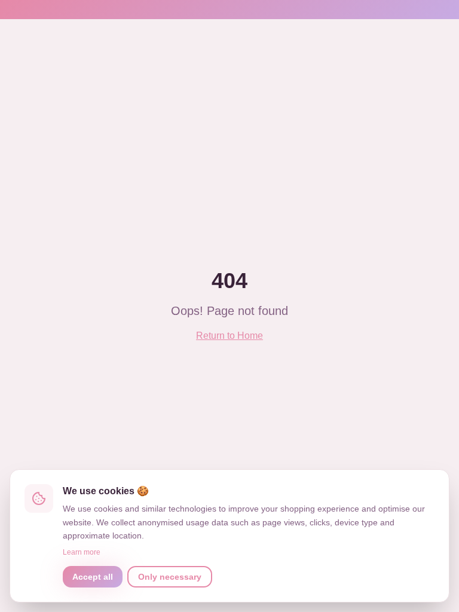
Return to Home (229, 336)
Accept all (92, 577)
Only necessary (169, 577)
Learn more (81, 552)
